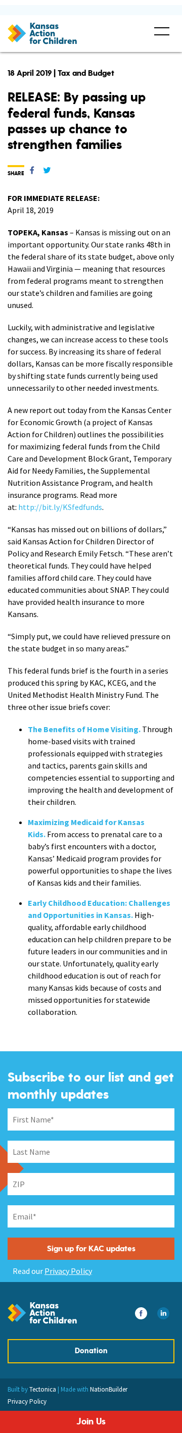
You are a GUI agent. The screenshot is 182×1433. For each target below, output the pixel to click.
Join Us (91, 1421)
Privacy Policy (68, 1271)
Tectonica (42, 1389)
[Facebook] (31, 172)
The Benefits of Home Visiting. (84, 729)
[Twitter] (47, 172)
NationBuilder (108, 1389)
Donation (91, 1351)
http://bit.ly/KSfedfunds (60, 507)
